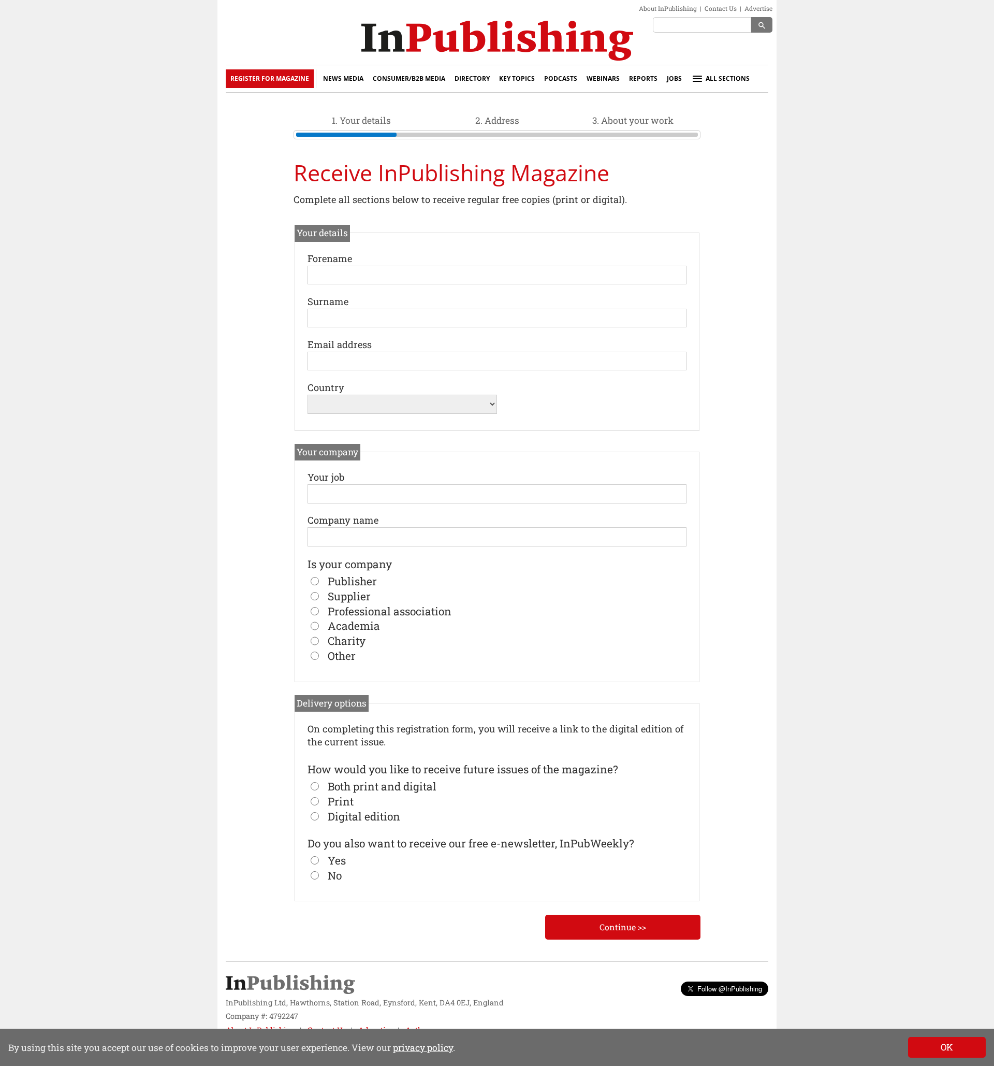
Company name (343, 520)
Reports (643, 78)
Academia (354, 625)
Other (342, 655)
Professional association (389, 611)
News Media (343, 78)
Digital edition (364, 816)
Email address (340, 344)
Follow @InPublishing (729, 988)
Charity (347, 640)
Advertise (758, 8)
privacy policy (423, 1048)
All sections (728, 78)
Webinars (603, 78)
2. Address (497, 120)
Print (341, 801)
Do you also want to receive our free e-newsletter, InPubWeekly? (471, 843)
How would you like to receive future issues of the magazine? (463, 769)
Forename (330, 258)
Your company (327, 452)
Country (326, 387)
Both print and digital (382, 786)
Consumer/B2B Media (409, 78)
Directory (472, 78)
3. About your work (633, 120)
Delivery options (332, 703)
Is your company (350, 564)
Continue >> (623, 926)
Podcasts (560, 78)
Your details (322, 233)
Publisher (352, 581)
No (335, 875)
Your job (326, 477)
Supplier (349, 596)
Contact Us (721, 8)
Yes (337, 860)
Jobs (674, 78)
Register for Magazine (269, 78)
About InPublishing (668, 8)
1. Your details (361, 120)
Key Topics (517, 78)
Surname (328, 301)
